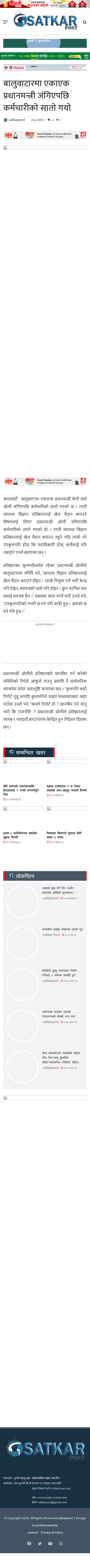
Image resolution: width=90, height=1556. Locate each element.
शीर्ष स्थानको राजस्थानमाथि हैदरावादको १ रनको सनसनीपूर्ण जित (21, 790)
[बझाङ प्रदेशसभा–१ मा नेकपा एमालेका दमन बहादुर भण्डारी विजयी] (67, 770)
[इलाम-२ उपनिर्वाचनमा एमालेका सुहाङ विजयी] (23, 817)
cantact (32, 1532)
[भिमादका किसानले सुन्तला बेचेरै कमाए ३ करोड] (67, 817)
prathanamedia (47, 1525)
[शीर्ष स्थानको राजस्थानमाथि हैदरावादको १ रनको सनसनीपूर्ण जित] (23, 770)
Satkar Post (51, 935)
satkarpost (17, 120)
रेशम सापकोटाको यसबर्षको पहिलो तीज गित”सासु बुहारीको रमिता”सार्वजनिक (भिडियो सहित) (61, 1057)
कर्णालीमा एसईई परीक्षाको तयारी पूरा (62, 929)
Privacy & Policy (52, 1532)
